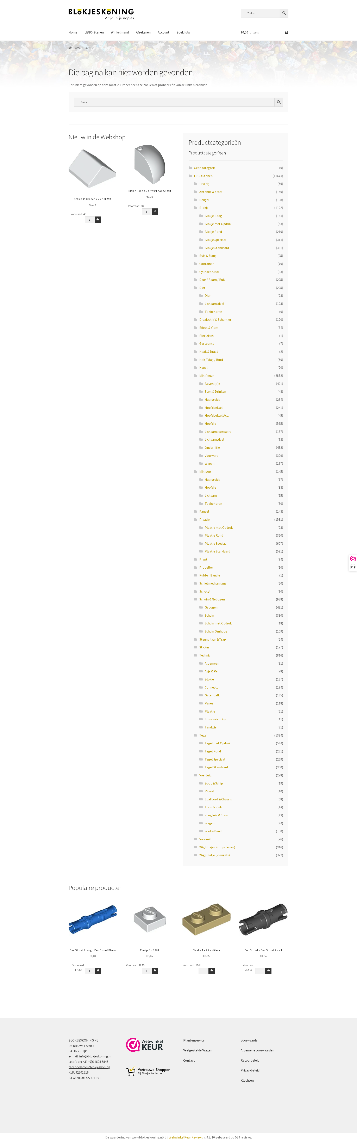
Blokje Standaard (217, 248)
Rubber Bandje (209, 575)
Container (206, 264)
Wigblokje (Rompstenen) (217, 847)
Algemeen (212, 663)
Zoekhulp (183, 32)
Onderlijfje (212, 447)
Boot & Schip (214, 783)
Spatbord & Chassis (218, 799)
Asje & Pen (212, 671)
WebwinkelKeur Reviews (186, 1137)
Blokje (203, 208)
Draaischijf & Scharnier (215, 319)
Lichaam (211, 495)
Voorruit (205, 839)
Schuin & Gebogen (212, 599)
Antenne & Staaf (211, 192)
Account (163, 32)
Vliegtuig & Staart (217, 815)
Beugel (204, 200)
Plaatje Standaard (217, 551)
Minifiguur (206, 375)
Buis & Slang (208, 256)
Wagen (209, 823)
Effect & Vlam (208, 327)
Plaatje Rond (214, 535)
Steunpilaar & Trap (212, 639)
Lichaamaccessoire (218, 431)
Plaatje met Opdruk (219, 527)
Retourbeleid (250, 1060)
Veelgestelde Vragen (197, 1050)
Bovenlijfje (212, 383)
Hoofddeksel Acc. (217, 415)
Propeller (206, 567)
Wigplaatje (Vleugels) (214, 855)
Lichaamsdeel (214, 303)
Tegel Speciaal (215, 759)
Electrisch (206, 336)
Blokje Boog (213, 216)
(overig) (205, 184)
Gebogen (211, 607)
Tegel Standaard (216, 767)
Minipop (205, 471)
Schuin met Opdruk (218, 623)
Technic (204, 655)
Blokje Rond (213, 232)
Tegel (203, 735)
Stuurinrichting (215, 719)
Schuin (209, 615)
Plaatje (204, 519)
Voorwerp (211, 455)
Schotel (204, 591)
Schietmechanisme (212, 583)
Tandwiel (211, 727)
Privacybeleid (250, 1070)
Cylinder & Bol (209, 272)
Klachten (247, 1080)
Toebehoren (213, 312)
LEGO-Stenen (94, 32)
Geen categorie (204, 168)
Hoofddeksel (214, 407)
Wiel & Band (213, 831)
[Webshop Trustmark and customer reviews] (144, 1045)
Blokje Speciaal (215, 240)
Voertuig (205, 775)
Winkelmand (120, 32)
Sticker (204, 647)
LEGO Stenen (203, 176)
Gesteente (206, 343)
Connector (212, 687)
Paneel (204, 511)
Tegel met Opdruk (217, 743)
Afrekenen (143, 32)
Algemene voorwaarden (257, 1050)
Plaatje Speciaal (216, 543)
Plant (203, 559)
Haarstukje (212, 399)
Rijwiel (209, 791)
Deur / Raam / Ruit (212, 279)
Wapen (209, 463)
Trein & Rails (214, 807)
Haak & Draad (208, 351)
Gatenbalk (212, 695)
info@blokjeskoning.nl (95, 1056)
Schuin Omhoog (216, 631)
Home (73, 32)
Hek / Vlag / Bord (211, 360)
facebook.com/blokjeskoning (89, 1067)
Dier (202, 288)
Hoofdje (210, 423)
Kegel (203, 367)
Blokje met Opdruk (218, 224)
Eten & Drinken (215, 391)
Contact (189, 1060)
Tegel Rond (213, 751)
